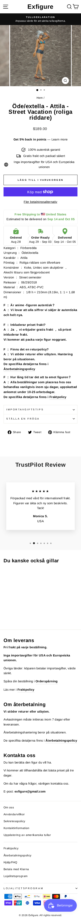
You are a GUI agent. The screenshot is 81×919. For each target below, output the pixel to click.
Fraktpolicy (57, 397)
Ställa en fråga (23, 418)
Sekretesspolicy (14, 821)
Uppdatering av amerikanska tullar (27, 835)
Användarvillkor (14, 814)
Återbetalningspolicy (19, 369)
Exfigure (40, 6)
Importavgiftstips (25, 409)
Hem (40, 97)
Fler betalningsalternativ (40, 202)
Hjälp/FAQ (10, 862)
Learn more (60, 139)
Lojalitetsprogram (15, 876)
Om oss (9, 807)
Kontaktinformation (16, 828)
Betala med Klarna (16, 869)
